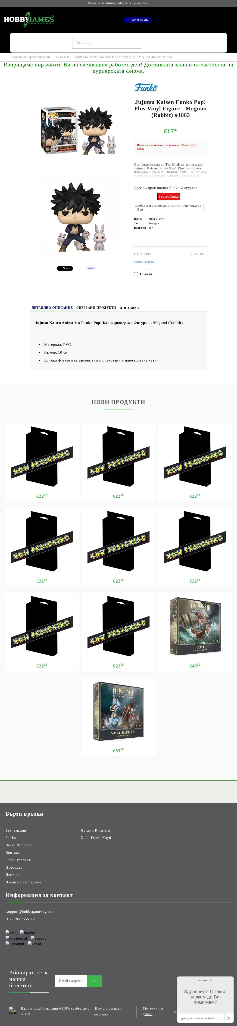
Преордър (14, 867)
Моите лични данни (153, 1011)
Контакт (13, 852)
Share (66, 268)
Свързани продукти (96, 307)
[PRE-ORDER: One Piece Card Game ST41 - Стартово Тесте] (42, 541)
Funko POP (62, 57)
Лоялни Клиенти (95, 830)
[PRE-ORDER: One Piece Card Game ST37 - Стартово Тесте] (118, 626)
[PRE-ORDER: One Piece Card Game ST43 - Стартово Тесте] (118, 457)
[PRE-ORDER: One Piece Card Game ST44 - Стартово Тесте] (42, 457)
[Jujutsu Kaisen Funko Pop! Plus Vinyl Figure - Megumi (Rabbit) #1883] (78, 172)
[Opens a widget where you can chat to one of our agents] (205, 999)
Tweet (90, 268)
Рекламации (16, 830)
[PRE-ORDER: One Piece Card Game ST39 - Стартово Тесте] (195, 541)
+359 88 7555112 (140, 20)
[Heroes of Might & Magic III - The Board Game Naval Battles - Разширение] (118, 711)
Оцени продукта (144, 261)
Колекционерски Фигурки (31, 57)
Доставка (129, 308)
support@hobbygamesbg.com (30, 912)
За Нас (11, 838)
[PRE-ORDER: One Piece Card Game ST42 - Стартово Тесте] (195, 457)
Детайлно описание (52, 307)
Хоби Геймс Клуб (96, 838)
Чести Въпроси (19, 845)
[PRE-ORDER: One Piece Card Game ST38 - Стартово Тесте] (42, 626)
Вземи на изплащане (23, 882)
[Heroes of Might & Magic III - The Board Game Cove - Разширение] (195, 626)
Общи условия (18, 860)
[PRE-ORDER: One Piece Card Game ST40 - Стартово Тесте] (118, 541)
